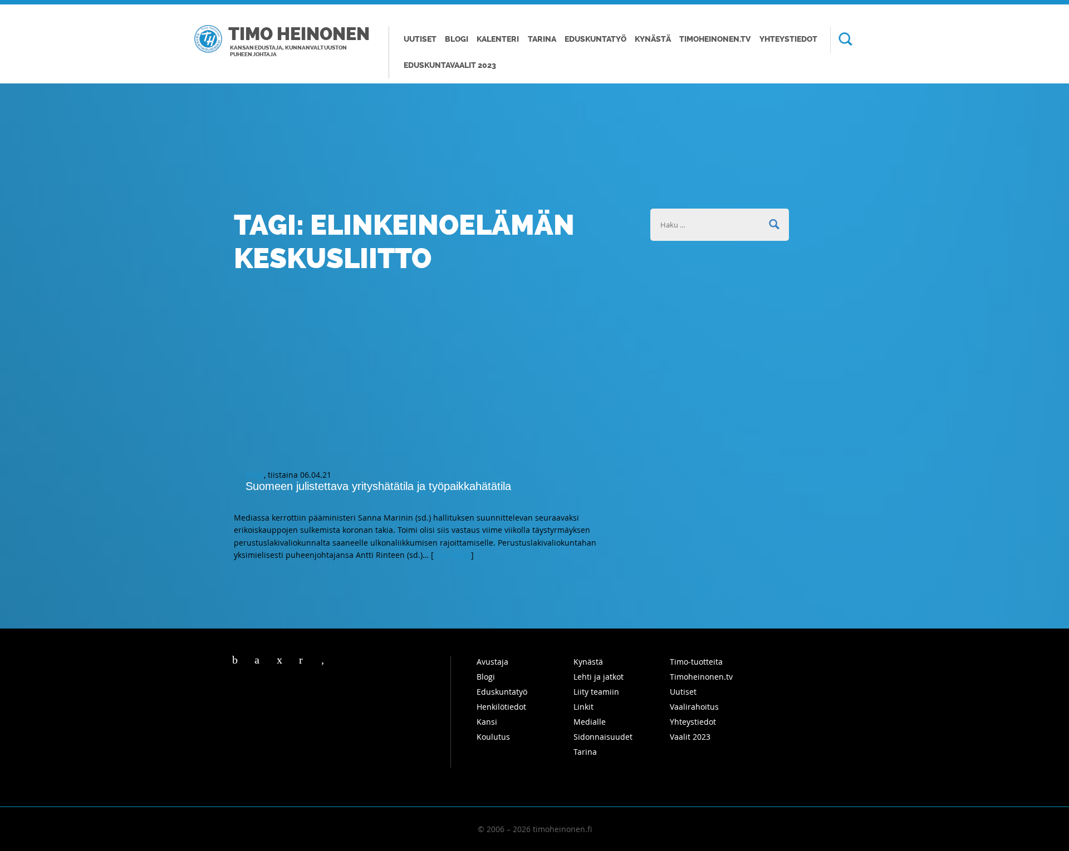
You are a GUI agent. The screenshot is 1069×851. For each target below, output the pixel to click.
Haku (841, 40)
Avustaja (492, 661)
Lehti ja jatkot (598, 676)
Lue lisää (452, 555)
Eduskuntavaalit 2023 (450, 65)
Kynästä (653, 39)
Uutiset (420, 39)
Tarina (542, 39)
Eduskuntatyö (595, 39)
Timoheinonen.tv (715, 39)
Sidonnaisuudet (602, 736)
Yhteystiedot (788, 39)
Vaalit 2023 (690, 736)
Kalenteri (498, 39)
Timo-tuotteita (696, 661)
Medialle (589, 721)
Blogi (456, 39)
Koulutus (493, 736)
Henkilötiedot (501, 706)
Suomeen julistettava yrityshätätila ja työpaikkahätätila (378, 486)
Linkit (583, 706)
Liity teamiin (596, 691)
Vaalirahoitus (694, 706)
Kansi (487, 721)
